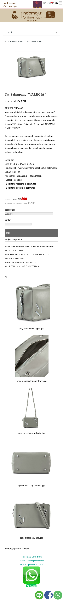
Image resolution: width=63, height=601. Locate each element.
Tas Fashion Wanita (15, 41)
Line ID (32, 561)
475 (55, 2)
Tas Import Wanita (34, 41)
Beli (8, 232)
